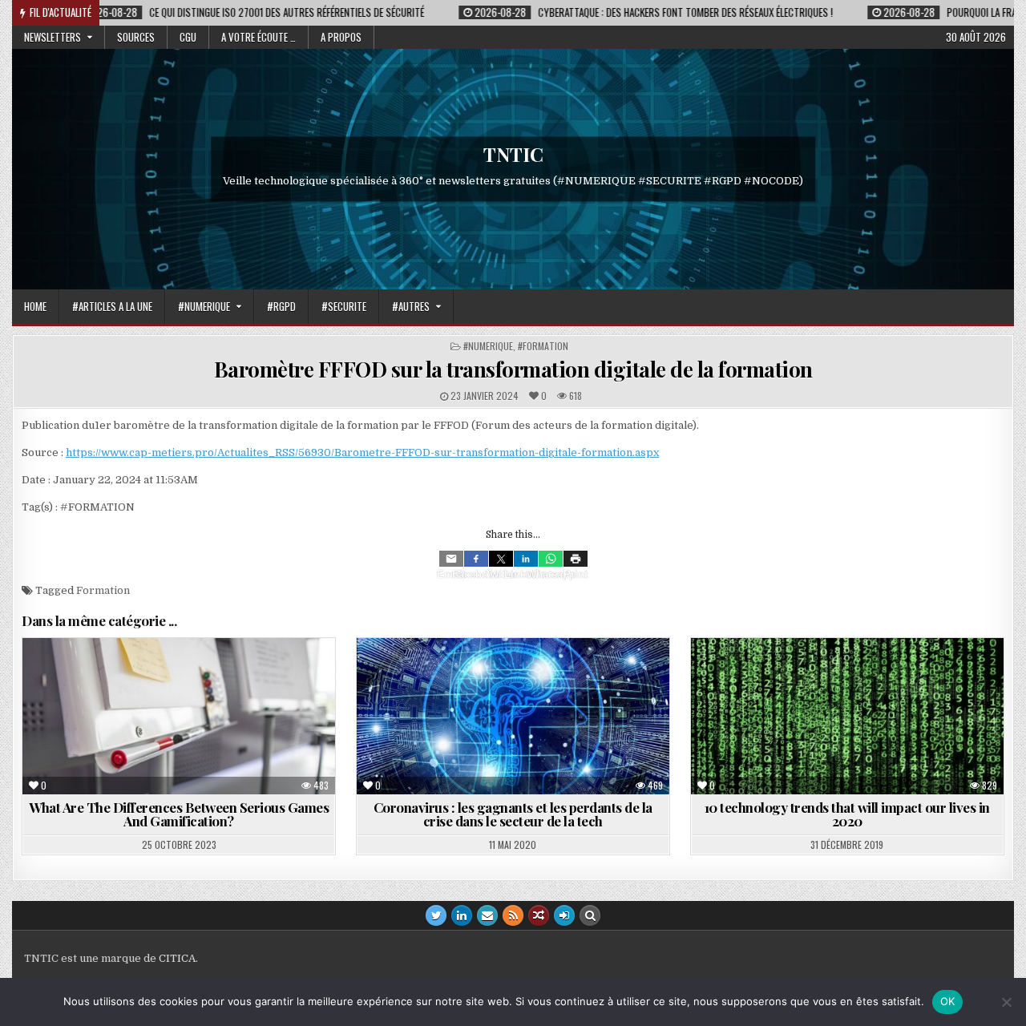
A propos (341, 37)
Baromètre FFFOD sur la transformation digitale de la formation (513, 369)
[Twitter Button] (436, 915)
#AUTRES (411, 306)
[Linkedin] (526, 559)
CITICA (177, 958)
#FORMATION (543, 346)
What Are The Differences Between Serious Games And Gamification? (179, 814)
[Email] (451, 559)
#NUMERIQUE (204, 306)
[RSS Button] (513, 915)
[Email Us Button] (487, 915)
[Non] (1006, 1002)
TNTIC (513, 154)
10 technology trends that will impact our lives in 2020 (847, 814)
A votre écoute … (258, 37)
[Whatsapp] (551, 559)
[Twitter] (501, 559)
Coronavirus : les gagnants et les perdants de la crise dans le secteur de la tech (513, 814)
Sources (136, 37)
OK (947, 1001)
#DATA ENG (814, 677)
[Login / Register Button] (564, 915)
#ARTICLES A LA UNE (112, 306)
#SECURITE (343, 306)
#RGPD (281, 306)
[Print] (575, 559)
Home (35, 306)
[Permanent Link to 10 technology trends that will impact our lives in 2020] (847, 716)
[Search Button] (590, 915)
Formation (103, 590)
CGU (188, 37)
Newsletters (52, 37)
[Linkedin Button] (461, 915)
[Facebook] (476, 559)
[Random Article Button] (538, 915)
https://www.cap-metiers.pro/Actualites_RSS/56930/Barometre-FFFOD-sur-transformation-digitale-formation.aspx (362, 452)
